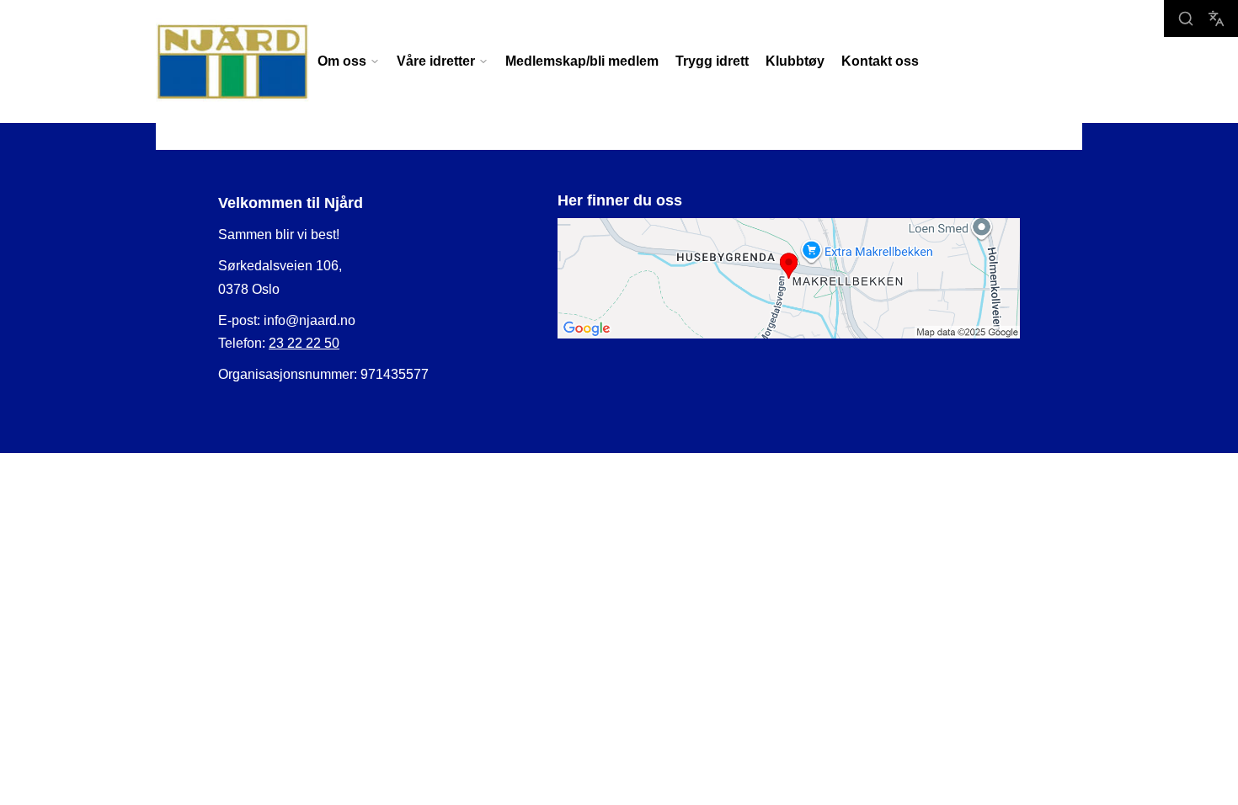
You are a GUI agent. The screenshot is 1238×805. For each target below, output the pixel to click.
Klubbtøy (795, 61)
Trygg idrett (712, 61)
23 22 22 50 (304, 343)
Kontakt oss (880, 61)
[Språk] (1216, 18)
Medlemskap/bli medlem (582, 61)
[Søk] (1186, 18)
